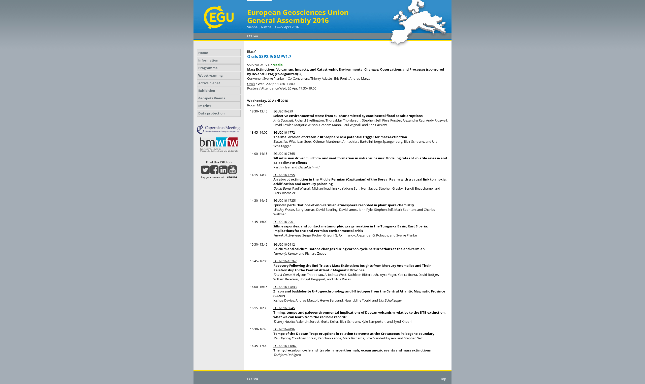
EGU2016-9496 (284, 329)
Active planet (209, 83)
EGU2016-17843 (285, 286)
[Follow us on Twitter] (205, 172)
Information (208, 60)
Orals (251, 83)
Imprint (204, 105)
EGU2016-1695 (284, 174)
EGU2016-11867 (285, 345)
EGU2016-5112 (284, 244)
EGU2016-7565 (284, 153)
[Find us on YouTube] (232, 172)
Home (203, 52)
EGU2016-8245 (284, 308)
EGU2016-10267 (285, 261)
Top (443, 378)
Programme (208, 68)
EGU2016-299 (283, 111)
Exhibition (206, 90)
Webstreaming (210, 75)
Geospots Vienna (211, 98)
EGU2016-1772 (284, 132)
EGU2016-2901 (284, 221)
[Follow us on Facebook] (214, 172)
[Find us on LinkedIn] (223, 172)
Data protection (211, 113)
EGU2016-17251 (285, 200)
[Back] (251, 51)
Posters (253, 88)
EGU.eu (252, 36)
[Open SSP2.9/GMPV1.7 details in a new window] (300, 74)
